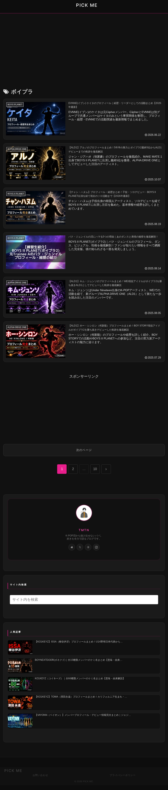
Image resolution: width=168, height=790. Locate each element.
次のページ (84, 450)
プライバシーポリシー (122, 775)
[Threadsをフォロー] (88, 547)
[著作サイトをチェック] (71, 547)
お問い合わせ (40, 775)
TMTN (84, 530)
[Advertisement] (84, 47)
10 (95, 469)
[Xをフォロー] (80, 547)
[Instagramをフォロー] (96, 547)
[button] (153, 599)
